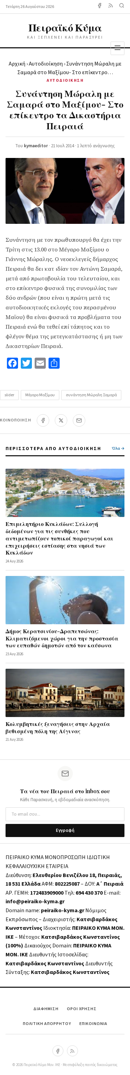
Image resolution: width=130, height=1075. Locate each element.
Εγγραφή (65, 830)
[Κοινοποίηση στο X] (61, 420)
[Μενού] (117, 48)
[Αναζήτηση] (121, 7)
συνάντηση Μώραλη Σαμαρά (91, 395)
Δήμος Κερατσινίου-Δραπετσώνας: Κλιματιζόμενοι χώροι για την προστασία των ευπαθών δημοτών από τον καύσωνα (62, 638)
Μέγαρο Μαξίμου (40, 395)
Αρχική (17, 64)
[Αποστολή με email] (79, 420)
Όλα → (118, 448)
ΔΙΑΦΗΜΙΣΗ (46, 1009)
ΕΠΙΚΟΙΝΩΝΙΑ (93, 1024)
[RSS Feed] (110, 7)
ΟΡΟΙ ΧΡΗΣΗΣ (82, 1009)
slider (9, 395)
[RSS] (72, 1050)
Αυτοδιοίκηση (46, 64)
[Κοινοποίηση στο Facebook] (43, 420)
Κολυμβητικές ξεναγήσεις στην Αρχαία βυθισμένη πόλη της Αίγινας (58, 727)
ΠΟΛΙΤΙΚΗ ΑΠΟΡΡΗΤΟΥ (47, 1024)
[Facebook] (99, 7)
